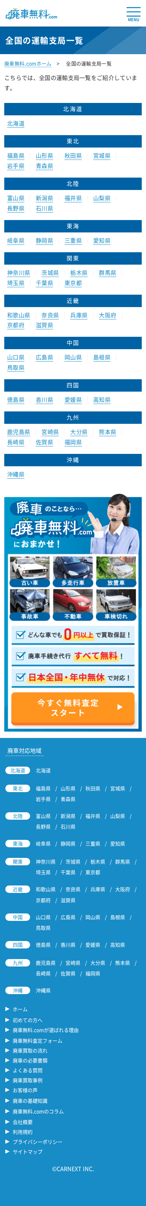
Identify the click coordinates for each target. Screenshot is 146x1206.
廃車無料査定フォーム (37, 1040)
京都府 (15, 325)
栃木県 (79, 272)
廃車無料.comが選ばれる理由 (46, 1029)
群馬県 (107, 272)
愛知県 (102, 240)
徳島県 (15, 399)
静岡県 (44, 240)
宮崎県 (50, 431)
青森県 (44, 165)
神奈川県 (18, 272)
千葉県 (44, 282)
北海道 (15, 123)
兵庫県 (79, 315)
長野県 (15, 208)
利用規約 (23, 1131)
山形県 (44, 155)
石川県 (44, 208)
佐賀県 (44, 442)
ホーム (20, 1008)
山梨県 (102, 198)
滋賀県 (44, 325)
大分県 (79, 431)
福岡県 (73, 442)
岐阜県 (15, 240)
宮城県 (102, 155)
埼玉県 (15, 282)
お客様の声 (25, 1090)
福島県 (15, 155)
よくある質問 (28, 1070)
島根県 (102, 357)
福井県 (73, 198)
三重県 (73, 240)
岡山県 (73, 357)
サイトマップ (28, 1151)
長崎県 (15, 442)
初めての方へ (28, 1019)
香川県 (44, 399)
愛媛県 (73, 399)
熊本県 (107, 431)
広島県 (44, 357)
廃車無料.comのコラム (38, 1111)
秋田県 (73, 155)
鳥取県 (15, 367)
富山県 (15, 198)
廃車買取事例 (28, 1080)
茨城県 (50, 272)
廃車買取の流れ (30, 1050)
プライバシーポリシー (37, 1141)
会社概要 (23, 1121)
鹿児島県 (18, 431)
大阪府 (107, 315)
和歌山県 (18, 315)
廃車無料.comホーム (28, 63)
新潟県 (44, 198)
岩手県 (15, 165)
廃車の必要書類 (30, 1060)
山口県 (15, 357)
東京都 (73, 282)
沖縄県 (15, 474)
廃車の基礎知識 (30, 1100)
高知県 (102, 399)
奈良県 (50, 315)
